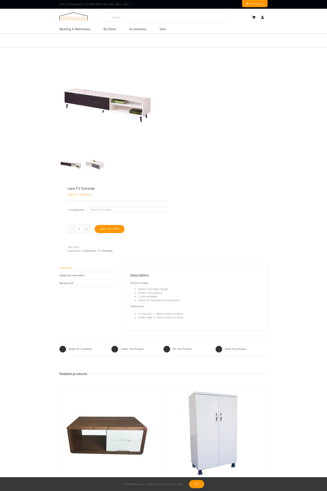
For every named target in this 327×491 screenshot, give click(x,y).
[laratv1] (106, 105)
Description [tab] (66, 267)
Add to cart (109, 229)
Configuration (77, 209)
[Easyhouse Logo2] (73, 13)
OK (197, 484)
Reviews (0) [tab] (66, 283)
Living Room (89, 250)
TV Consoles (105, 250)
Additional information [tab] (72, 275)
